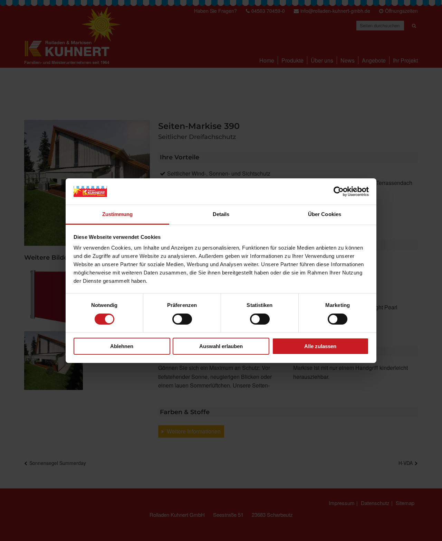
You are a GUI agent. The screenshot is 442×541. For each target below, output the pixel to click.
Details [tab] (221, 214)
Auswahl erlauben (221, 346)
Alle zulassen (320, 346)
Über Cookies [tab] (324, 214)
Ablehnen (121, 346)
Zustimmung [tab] (117, 214)
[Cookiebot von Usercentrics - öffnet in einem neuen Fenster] (338, 191)
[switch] (182, 319)
